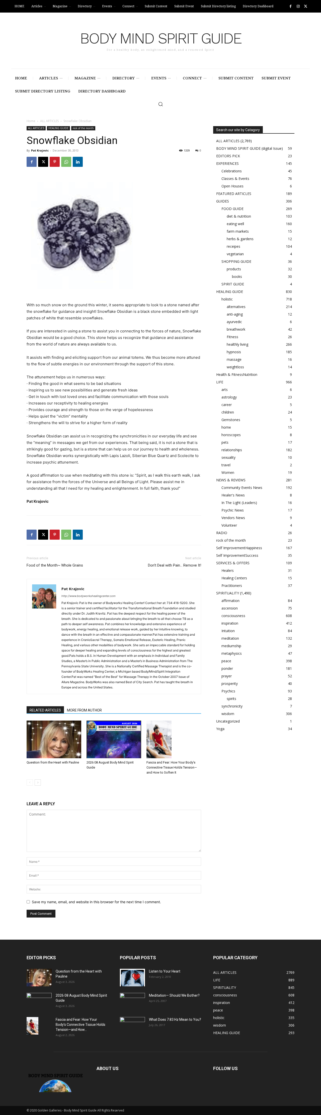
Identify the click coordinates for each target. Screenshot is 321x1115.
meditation (230, 638)
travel (225, 465)
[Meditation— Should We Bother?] (132, 1001)
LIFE (219, 382)
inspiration (229, 623)
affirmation (230, 600)
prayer (226, 676)
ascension (229, 608)
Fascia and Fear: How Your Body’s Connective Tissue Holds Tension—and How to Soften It (171, 767)
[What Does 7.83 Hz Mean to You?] (132, 1026)
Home (31, 121)
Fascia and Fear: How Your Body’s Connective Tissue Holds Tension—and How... (80, 1025)
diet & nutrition (239, 216)
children (227, 412)
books (237, 276)
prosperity (229, 683)
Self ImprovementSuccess (237, 555)
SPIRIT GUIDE (232, 284)
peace (226, 660)
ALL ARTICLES (49, 121)
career (226, 404)
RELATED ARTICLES (45, 710)
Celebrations (231, 171)
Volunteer (229, 525)
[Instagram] (298, 6)
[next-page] (38, 782)
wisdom (227, 713)
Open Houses (232, 186)
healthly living (237, 344)
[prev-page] (30, 782)
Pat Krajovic (40, 150)
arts (224, 389)
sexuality (228, 457)
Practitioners (231, 585)
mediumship (231, 645)
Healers (227, 570)
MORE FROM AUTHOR (84, 710)
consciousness (233, 615)
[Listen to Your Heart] (132, 977)
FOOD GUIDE (232, 208)
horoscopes (231, 434)
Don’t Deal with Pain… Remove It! (174, 565)
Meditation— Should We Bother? (174, 995)
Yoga (220, 728)
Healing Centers (234, 578)
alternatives (236, 306)
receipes (233, 246)
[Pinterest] (55, 162)
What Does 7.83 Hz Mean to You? (175, 1020)
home (226, 427)
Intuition (228, 630)
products (234, 269)
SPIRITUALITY (227, 593)
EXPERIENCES (227, 163)
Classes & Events (235, 178)
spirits (231, 698)
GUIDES (222, 201)
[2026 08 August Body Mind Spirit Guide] (114, 739)
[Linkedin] (78, 162)
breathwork (236, 329)
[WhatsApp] (66, 162)
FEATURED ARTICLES (233, 193)
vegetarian (235, 253)
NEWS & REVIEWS (231, 480)
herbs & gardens (240, 238)
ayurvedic (234, 321)
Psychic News (232, 510)
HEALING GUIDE (58, 128)
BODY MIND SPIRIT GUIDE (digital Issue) (249, 148)
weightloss (235, 367)
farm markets (238, 231)
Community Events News (241, 487)
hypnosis (234, 351)
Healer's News (233, 495)
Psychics (228, 691)
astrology (229, 397)
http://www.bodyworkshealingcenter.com (88, 596)
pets (224, 442)
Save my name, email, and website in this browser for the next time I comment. (96, 902)
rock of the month (83, 128)
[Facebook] (290, 6)
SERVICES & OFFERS (233, 563)
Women (227, 472)
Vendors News (233, 517)
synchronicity (232, 706)
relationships (231, 449)
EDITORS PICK (228, 156)
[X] (305, 6)
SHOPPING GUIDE (236, 261)
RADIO (221, 532)
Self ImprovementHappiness (239, 547)
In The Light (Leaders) (239, 502)
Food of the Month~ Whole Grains (55, 565)
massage (234, 359)
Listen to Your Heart (164, 971)
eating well (235, 223)
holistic (227, 299)
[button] (160, 104)
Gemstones (230, 419)
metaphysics (231, 653)
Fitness (232, 336)
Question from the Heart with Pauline (53, 762)
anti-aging (235, 314)
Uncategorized (228, 721)
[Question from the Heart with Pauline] (54, 739)
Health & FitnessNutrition (236, 374)
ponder (227, 668)
